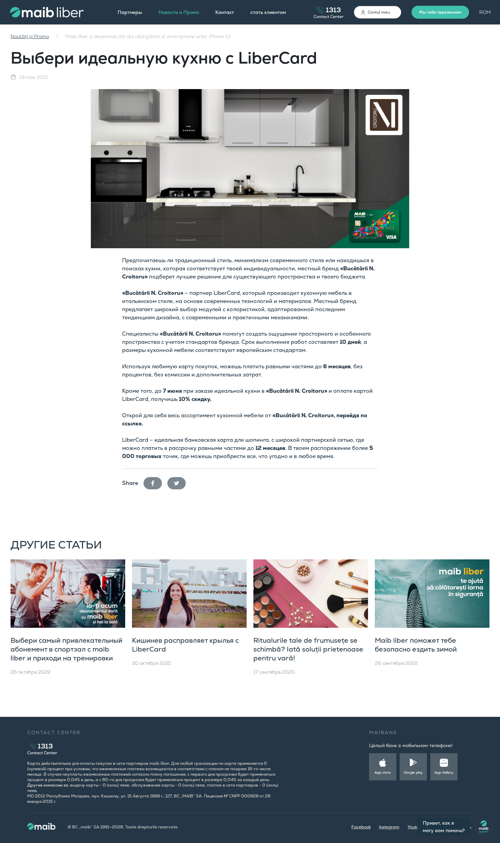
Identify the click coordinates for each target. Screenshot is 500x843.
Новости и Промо (179, 12)
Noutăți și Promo (30, 36)
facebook (155, 482)
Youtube (415, 827)
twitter (179, 482)
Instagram (389, 827)
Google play (413, 772)
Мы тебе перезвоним (440, 12)
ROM (485, 12)
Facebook (361, 827)
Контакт (224, 12)
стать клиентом (268, 12)
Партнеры (130, 12)
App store (382, 772)
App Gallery (443, 772)
